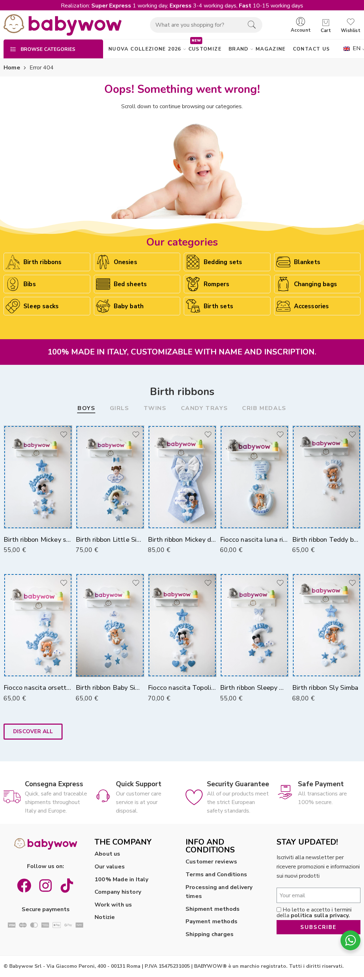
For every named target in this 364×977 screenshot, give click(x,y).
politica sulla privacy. (320, 915)
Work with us (113, 905)
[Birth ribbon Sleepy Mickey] (254, 625)
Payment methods (211, 921)
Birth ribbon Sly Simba (325, 687)
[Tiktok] (67, 885)
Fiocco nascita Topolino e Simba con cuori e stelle (182, 687)
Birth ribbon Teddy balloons (326, 539)
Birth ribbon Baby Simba (110, 687)
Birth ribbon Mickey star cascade (38, 539)
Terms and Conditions (216, 874)
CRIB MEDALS (264, 408)
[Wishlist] (63, 434)
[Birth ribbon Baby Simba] (110, 625)
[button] (33, 732)
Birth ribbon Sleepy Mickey (254, 687)
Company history (118, 892)
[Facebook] (24, 885)
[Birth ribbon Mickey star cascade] (38, 477)
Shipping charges (210, 934)
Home (12, 67)
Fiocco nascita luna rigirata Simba (254, 539)
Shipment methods (213, 909)
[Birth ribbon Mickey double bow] (182, 477)
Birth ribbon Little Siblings (110, 539)
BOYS (86, 408)
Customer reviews (211, 862)
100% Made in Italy (122, 879)
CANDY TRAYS (204, 408)
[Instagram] (45, 885)
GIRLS (119, 408)
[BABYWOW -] (63, 25)
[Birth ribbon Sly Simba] (326, 625)
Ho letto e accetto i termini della (314, 912)
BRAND (238, 49)
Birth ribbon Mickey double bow (182, 539)
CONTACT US (311, 49)
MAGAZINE (271, 49)
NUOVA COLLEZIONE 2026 (144, 49)
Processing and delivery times (219, 891)
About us (108, 854)
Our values (110, 867)
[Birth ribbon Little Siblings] (110, 477)
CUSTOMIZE (204, 49)
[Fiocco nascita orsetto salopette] (38, 625)
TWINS (155, 408)
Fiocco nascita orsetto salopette (38, 687)
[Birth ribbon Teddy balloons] (326, 477)
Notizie (105, 917)
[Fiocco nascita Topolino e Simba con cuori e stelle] (182, 625)
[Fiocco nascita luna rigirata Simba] (254, 477)
